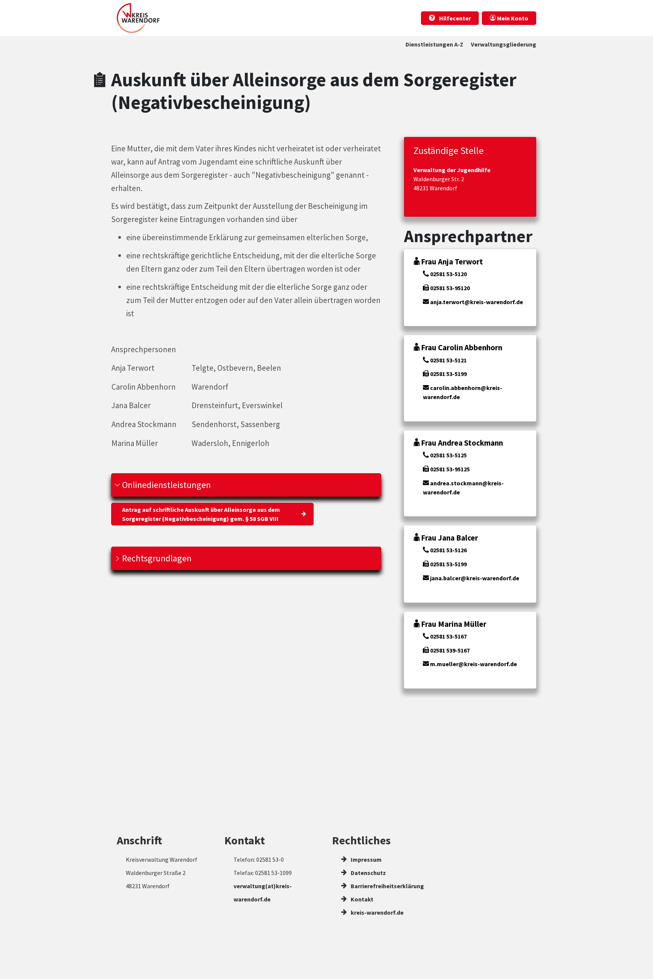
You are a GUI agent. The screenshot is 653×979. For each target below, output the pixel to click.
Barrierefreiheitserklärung (387, 886)
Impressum (366, 859)
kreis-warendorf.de (377, 912)
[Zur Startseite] (138, 18)
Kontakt (361, 899)
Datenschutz (368, 872)
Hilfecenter (454, 18)
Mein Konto (512, 18)
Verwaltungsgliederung (503, 44)
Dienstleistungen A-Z (434, 44)
